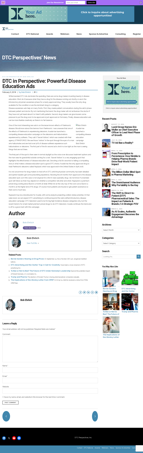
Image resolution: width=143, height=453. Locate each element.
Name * (5, 366)
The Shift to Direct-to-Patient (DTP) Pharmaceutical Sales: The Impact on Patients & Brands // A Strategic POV (125, 198)
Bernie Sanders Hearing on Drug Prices (27, 259)
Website (5, 387)
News (79, 34)
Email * (5, 376)
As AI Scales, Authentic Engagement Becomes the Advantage (125, 214)
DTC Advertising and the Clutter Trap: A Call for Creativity (35, 265)
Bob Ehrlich (28, 222)
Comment (6, 334)
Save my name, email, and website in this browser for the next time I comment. (34, 397)
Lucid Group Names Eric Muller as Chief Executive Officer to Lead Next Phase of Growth (125, 131)
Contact (15, 34)
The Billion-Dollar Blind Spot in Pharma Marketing (125, 173)
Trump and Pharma (19, 277)
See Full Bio (32, 243)
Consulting (120, 34)
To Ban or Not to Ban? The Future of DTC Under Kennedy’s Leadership (40, 271)
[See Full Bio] (38, 243)
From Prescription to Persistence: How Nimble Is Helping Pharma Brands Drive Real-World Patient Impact (125, 159)
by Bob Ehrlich (25, 92)
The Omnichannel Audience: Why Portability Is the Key (125, 184)
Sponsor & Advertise (98, 34)
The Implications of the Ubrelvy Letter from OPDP (32, 280)
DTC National (32, 34)
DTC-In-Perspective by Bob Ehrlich (18, 76)
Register (137, 34)
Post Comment (10, 402)
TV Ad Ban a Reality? (122, 142)
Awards (49, 34)
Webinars (64, 34)
